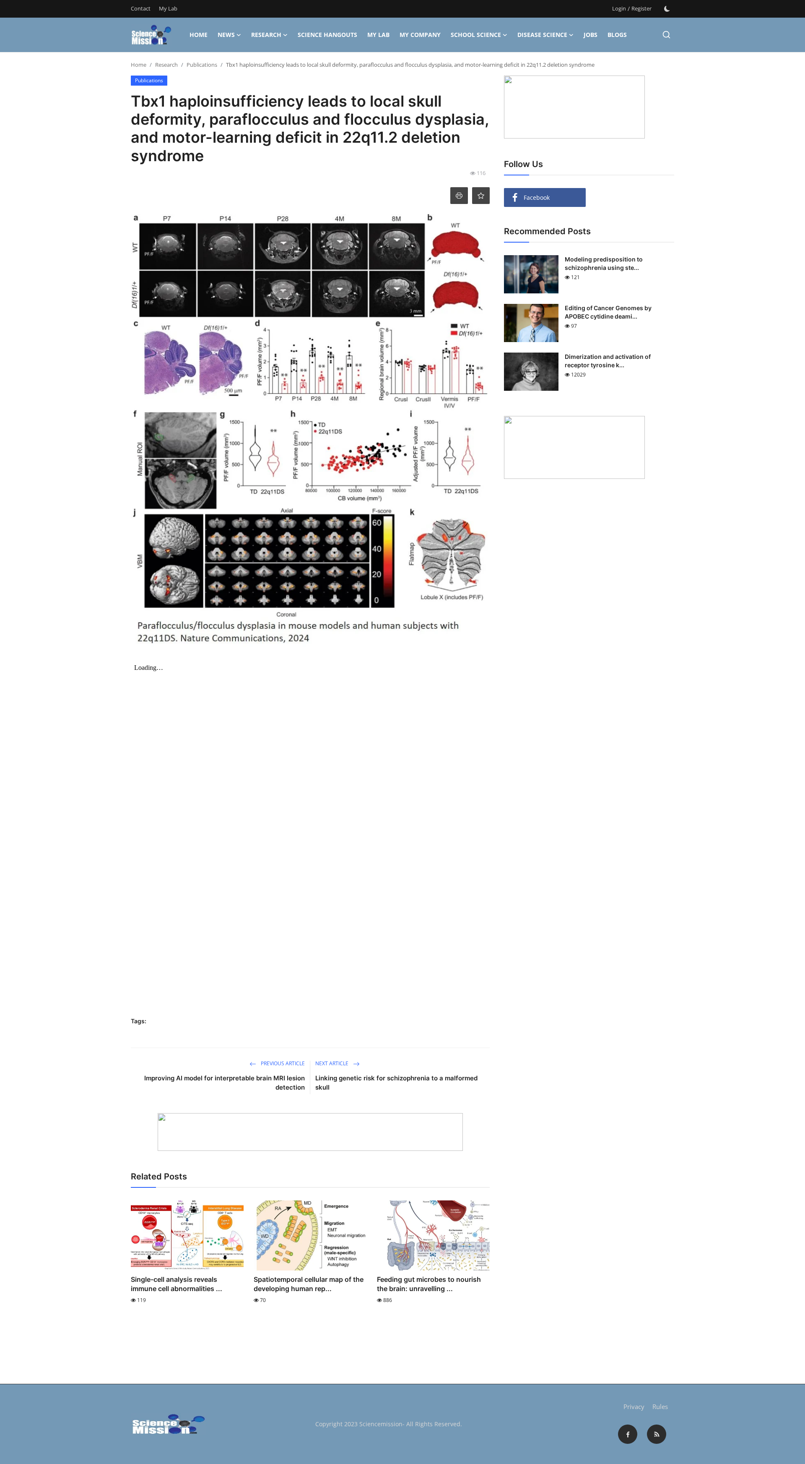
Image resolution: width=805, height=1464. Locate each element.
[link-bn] (310, 1132)
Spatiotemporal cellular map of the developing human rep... (309, 1284)
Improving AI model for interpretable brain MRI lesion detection (224, 1082)
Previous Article (282, 1063)
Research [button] (266, 35)
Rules (660, 1406)
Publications (202, 64)
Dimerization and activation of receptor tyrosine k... (608, 361)
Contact (141, 8)
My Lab (168, 8)
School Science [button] (476, 35)
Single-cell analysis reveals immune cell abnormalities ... (176, 1284)
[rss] (656, 1434)
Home (199, 35)
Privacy (633, 1406)
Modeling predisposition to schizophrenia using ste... (604, 263)
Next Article (332, 1063)
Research (166, 64)
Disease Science (542, 35)
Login (619, 8)
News (226, 35)
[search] (666, 34)
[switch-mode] (667, 9)
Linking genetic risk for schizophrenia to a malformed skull (396, 1082)
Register (641, 8)
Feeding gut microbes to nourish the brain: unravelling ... (429, 1284)
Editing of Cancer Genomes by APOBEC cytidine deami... (608, 312)
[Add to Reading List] (481, 195)
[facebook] (627, 1434)
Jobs (590, 35)
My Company (420, 35)
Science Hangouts (327, 35)
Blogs (617, 35)
